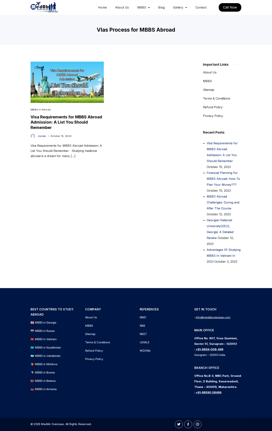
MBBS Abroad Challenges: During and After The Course (223, 202)
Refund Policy (213, 107)
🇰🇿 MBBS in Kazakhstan (46, 347)
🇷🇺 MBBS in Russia (43, 331)
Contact (200, 7)
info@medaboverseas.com (213, 317)
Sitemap (208, 90)
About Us (122, 7)
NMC (143, 317)
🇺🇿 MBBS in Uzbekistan (46, 356)
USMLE (144, 342)
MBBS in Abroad (41, 109)
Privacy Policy (213, 116)
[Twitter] (179, 424)
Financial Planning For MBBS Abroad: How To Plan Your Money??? (223, 178)
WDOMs (145, 350)
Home (102, 7)
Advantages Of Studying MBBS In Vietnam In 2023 (224, 255)
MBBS (141, 7)
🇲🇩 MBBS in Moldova (44, 364)
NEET (143, 334)
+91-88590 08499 (208, 392)
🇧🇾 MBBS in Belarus (43, 381)
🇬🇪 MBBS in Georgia (43, 322)
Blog (161, 7)
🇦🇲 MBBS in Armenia (44, 389)
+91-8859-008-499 (209, 349)
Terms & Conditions (216, 98)
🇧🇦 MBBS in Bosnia (43, 372)
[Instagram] (198, 424)
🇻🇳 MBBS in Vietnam (44, 339)
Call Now (230, 7)
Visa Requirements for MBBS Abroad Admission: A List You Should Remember (66, 122)
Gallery (178, 7)
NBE (142, 325)
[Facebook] (188, 424)
